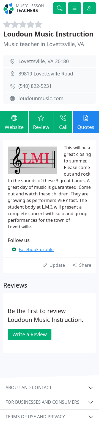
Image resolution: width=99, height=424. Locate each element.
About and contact (29, 387)
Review (41, 127)
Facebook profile (36, 249)
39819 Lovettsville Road (45, 73)
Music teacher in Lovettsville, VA (43, 44)
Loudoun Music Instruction (48, 33)
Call (63, 127)
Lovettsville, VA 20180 (43, 61)
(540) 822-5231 (35, 86)
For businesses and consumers (42, 402)
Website (14, 127)
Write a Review (29, 334)
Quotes (85, 127)
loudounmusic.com (41, 98)
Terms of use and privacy (35, 417)
